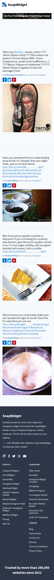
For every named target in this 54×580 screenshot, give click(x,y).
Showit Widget (9, 499)
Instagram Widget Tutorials (37, 480)
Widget (17, 4)
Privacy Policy (35, 550)
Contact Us (34, 537)
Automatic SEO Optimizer (36, 511)
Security (32, 542)
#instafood (37, 327)
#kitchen (22, 173)
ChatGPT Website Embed (11, 493)
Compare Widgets (11, 470)
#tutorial (7, 176)
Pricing (6, 519)
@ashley (18, 52)
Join (5, 442)
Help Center (34, 470)
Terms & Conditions (38, 546)
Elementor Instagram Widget (13, 509)
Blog (31, 529)
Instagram (41, 75)
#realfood (27, 170)
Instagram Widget (11, 483)
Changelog (34, 486)
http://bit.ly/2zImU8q (14, 167)
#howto (24, 333)
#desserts (8, 330)
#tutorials (18, 176)
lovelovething (11, 180)
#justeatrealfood (12, 170)
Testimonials (35, 533)
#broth (38, 170)
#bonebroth (9, 173)
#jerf (40, 167)
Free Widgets (9, 475)
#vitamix (34, 333)
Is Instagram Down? (38, 494)
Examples (33, 475)
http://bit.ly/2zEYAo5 (14, 251)
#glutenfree (31, 176)
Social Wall (7, 479)
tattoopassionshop (14, 75)
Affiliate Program (37, 490)
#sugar (45, 324)
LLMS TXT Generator (38, 517)
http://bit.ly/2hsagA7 (14, 324)
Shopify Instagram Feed (14, 503)
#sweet (37, 324)
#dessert (19, 330)
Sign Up (6, 523)
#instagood (23, 327)
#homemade (10, 327)
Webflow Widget (10, 514)
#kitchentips (34, 173)
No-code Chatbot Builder (37, 505)
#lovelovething (11, 333)
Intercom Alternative (38, 499)
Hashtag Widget (10, 488)
